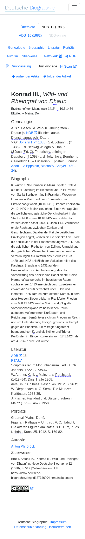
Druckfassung (20, 66)
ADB (14, 356)
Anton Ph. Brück (23, 446)
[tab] (53, 27)
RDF (72, 56)
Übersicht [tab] (28, 27)
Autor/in (12, 56)
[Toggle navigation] (74, 7)
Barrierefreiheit (60, 527)
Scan (68, 66)
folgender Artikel (58, 76)
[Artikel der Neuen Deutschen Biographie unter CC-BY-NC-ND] (22, 488)
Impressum (58, 522)
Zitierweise (29, 56)
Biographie (36, 47)
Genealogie (16, 47)
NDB (29, 133)
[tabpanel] (42, 269)
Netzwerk (51, 56)
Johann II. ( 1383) (32, 142)
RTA (14, 360)
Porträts (68, 47)
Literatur (54, 47)
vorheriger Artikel (27, 76)
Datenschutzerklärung (30, 527)
